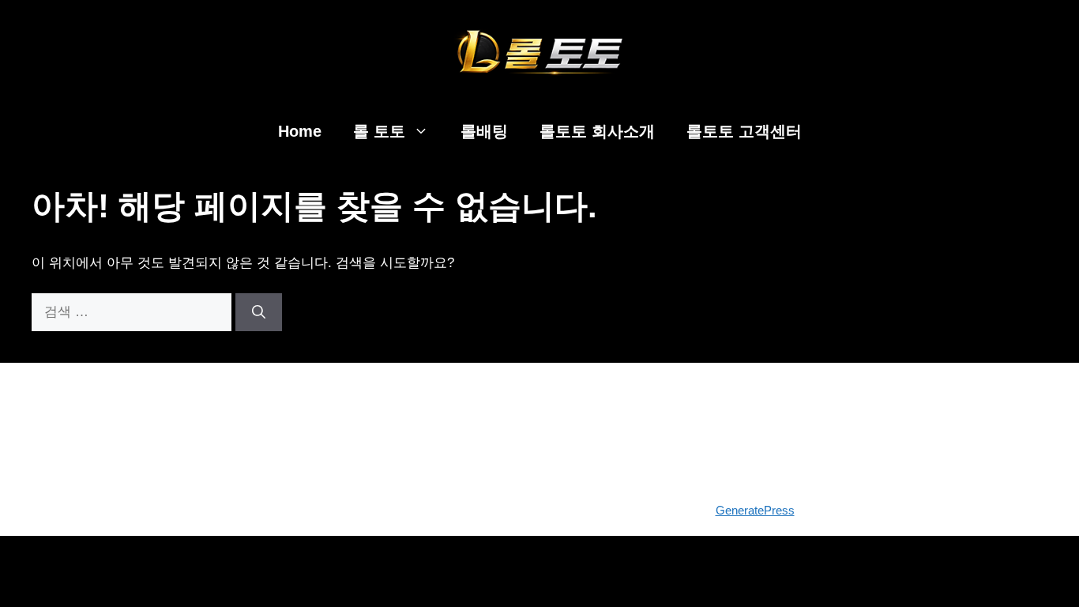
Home (299, 131)
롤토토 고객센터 (744, 131)
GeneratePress (755, 510)
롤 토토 (379, 131)
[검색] (258, 312)
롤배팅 (484, 131)
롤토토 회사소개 (597, 131)
